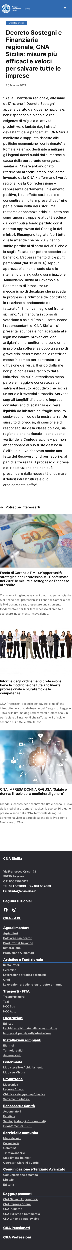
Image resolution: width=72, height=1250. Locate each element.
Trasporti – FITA (16, 991)
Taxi (6, 1001)
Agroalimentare (16, 928)
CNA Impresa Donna (17, 1204)
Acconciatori (12, 1111)
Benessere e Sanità (19, 1106)
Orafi (6, 979)
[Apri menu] (65, 8)
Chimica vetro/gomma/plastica (24, 1094)
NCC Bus (9, 1006)
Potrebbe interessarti (23, 507)
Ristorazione (12, 947)
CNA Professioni (17, 1237)
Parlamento (12, 286)
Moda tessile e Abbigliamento (23, 1067)
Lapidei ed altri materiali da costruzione (30, 1028)
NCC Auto (9, 1011)
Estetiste (9, 1116)
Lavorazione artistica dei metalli (25, 974)
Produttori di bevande (18, 943)
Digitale (8, 1179)
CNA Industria (12, 1209)
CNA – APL (12, 918)
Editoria (8, 1184)
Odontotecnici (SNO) (17, 1126)
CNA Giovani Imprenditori (20, 1199)
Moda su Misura (14, 1072)
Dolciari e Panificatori (17, 938)
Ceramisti (9, 970)
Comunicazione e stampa (20, 1174)
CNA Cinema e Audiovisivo (21, 1218)
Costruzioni (13, 1018)
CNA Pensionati (16, 1228)
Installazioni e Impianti (22, 1040)
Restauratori (11, 965)
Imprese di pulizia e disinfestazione (27, 1033)
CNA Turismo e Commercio (21, 1214)
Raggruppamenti (17, 1194)
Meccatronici (12, 1138)
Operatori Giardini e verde (21, 1162)
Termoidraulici (13, 1050)
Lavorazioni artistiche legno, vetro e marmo (33, 984)
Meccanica (10, 1084)
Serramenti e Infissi (16, 1099)
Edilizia (8, 1023)
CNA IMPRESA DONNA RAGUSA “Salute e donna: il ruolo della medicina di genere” (33, 791)
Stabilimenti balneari (17, 1157)
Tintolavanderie (14, 1153)
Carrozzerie (11, 1143)
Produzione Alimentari (18, 952)
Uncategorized (16, 23)
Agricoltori (10, 933)
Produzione (13, 1079)
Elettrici (8, 1045)
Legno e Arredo (13, 1089)
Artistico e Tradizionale (23, 960)
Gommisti (10, 1148)
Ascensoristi (12, 1055)
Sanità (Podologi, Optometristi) (24, 1121)
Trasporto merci (14, 996)
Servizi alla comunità (20, 1133)
